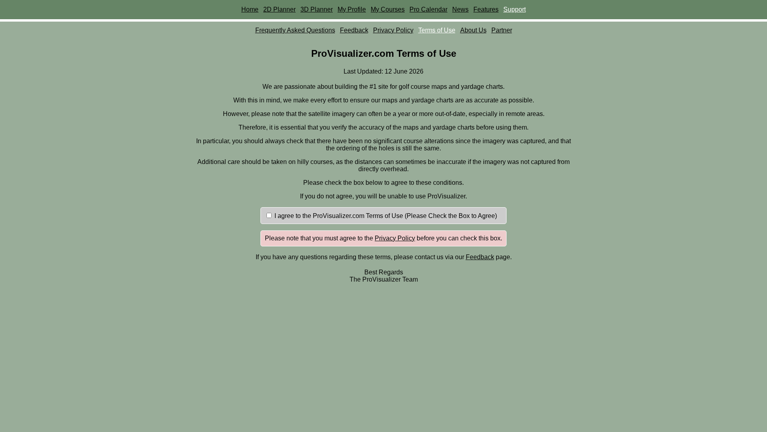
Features (486, 9)
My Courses (388, 9)
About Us (473, 30)
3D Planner (316, 9)
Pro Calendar (428, 9)
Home (249, 9)
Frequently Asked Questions (295, 30)
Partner (501, 30)
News (460, 9)
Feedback (354, 30)
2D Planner (279, 9)
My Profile (352, 9)
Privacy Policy (393, 30)
